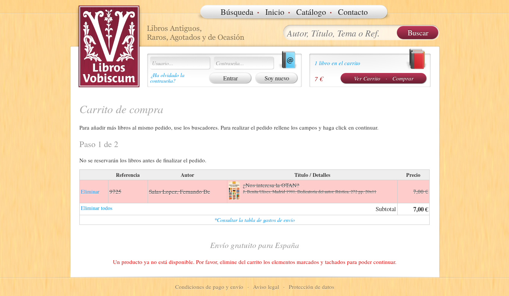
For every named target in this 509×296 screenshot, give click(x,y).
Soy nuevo (277, 78)
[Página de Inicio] (109, 46)
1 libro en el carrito (337, 63)
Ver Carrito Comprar (384, 78)
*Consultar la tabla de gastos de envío (254, 219)
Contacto (353, 11)
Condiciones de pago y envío (209, 286)
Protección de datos (311, 286)
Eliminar (90, 191)
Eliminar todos (96, 207)
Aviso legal (266, 286)
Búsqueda (237, 11)
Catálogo (311, 11)
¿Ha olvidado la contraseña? (167, 77)
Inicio (274, 11)
